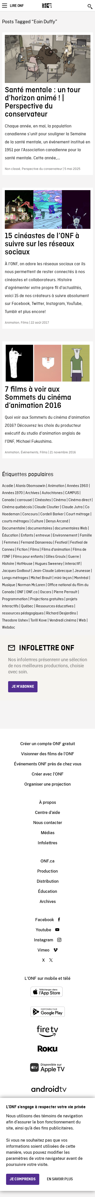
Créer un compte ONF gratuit (47, 743)
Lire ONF (17, 6)
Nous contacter (47, 822)
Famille (86, 535)
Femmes (11, 542)
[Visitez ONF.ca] (55, 5)
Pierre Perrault (65, 592)
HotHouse (24, 563)
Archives (32, 493)
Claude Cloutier (46, 507)
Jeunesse (82, 570)
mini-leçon (63, 578)
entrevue (43, 535)
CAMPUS (72, 493)
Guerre (73, 556)
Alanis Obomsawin (30, 486)
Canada (8, 500)
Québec (27, 606)
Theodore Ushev (15, 620)
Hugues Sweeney (49, 563)
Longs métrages (15, 578)
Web (82, 620)
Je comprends (23, 1179)
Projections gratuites (47, 599)
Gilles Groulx (56, 556)
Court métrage (78, 514)
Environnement (65, 535)
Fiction (22, 549)
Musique (8, 585)
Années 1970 (12, 493)
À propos (47, 802)
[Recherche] (90, 6)
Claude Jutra (72, 507)
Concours (30, 514)
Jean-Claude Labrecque (52, 570)
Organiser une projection (47, 784)
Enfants (27, 535)
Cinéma (59, 500)
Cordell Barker (52, 514)
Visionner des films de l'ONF (47, 753)
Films (34, 549)
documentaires (40, 528)
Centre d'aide (47, 812)
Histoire (8, 563)
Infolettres (47, 842)
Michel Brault (41, 578)
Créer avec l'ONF (48, 774)
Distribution (48, 881)
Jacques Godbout (16, 570)
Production (47, 871)
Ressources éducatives (54, 606)
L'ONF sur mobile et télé (47, 978)
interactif (72, 563)
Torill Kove (38, 620)
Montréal (81, 578)
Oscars (45, 592)
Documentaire (13, 528)
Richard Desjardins (61, 613)
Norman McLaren (31, 585)
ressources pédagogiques (23, 613)
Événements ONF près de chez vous (47, 764)
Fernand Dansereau (36, 542)
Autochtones (52, 493)
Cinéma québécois (17, 507)
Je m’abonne (23, 687)
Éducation (10, 535)
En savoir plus (60, 1179)
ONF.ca (31, 592)
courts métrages (15, 521)
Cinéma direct (79, 500)
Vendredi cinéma (62, 620)
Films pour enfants (28, 556)
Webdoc (8, 627)
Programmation (15, 599)
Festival (61, 542)
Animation (56, 486)
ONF (20, 592)
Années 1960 (77, 486)
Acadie (7, 486)
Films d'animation (56, 549)
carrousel (24, 500)
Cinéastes (43, 500)
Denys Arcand (57, 521)
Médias (47, 832)
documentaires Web (71, 528)
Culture (37, 521)
